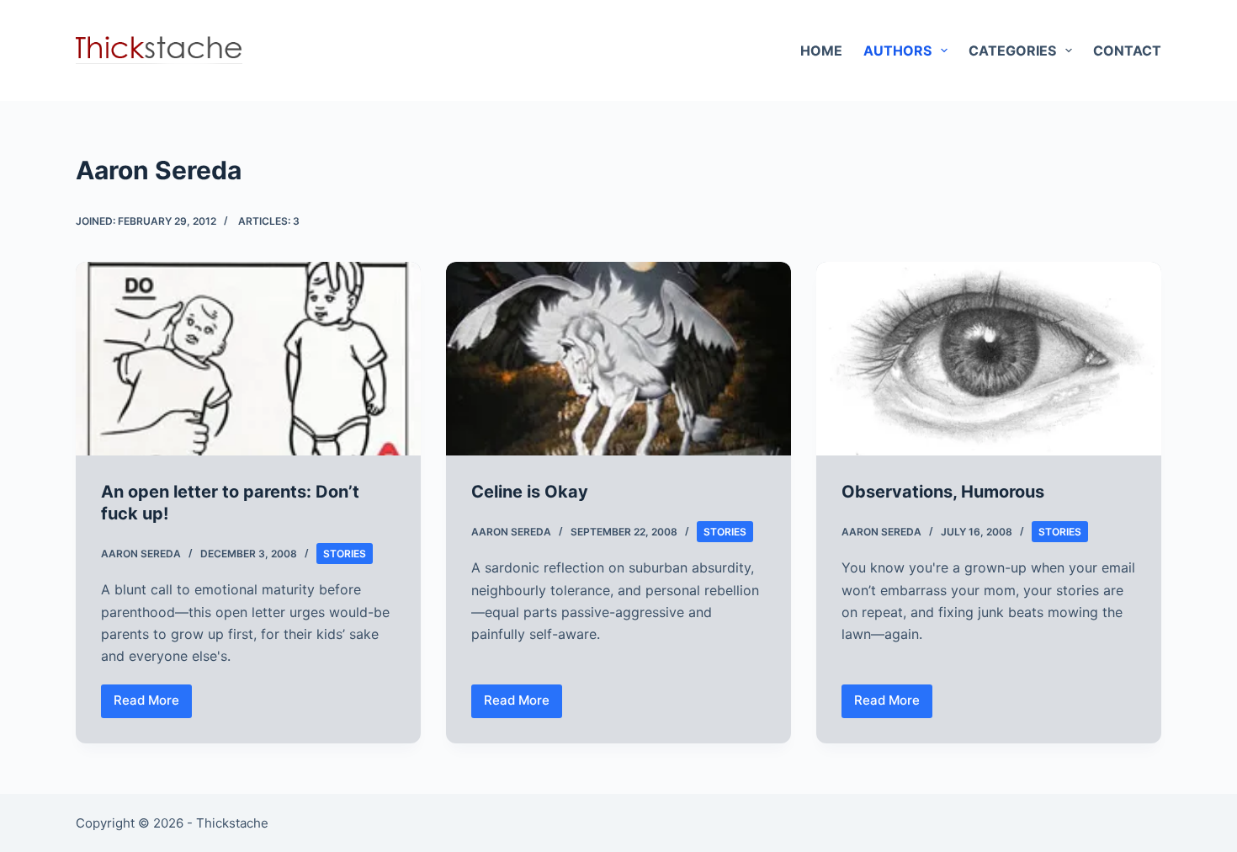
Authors (897, 50)
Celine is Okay (529, 492)
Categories (1012, 50)
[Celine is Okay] (618, 359)
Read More (153, 704)
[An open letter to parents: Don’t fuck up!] (248, 359)
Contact (1127, 50)
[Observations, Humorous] (988, 359)
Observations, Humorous (942, 492)
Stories (344, 553)
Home (821, 50)
